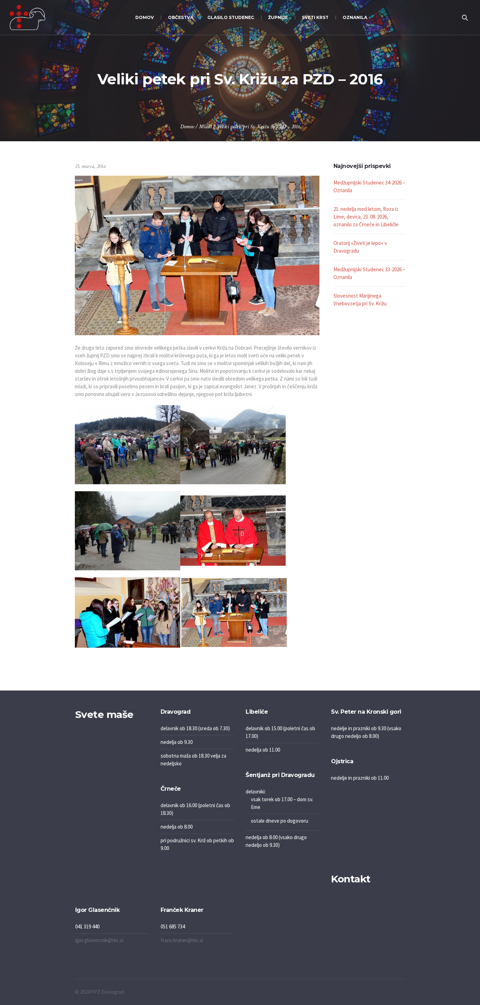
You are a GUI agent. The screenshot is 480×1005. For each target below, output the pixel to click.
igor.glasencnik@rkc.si (99, 940)
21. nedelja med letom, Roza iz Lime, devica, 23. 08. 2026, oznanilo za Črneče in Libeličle (365, 217)
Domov (187, 126)
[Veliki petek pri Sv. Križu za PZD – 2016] (197, 255)
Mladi (205, 126)
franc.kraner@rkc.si (182, 940)
